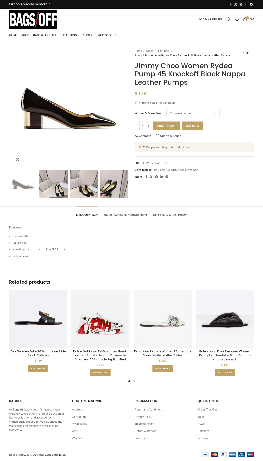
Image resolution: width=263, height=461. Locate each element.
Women (193, 169)
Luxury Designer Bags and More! (44, 454)
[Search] (229, 19)
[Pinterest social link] (241, 4)
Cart (75, 430)
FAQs (201, 423)
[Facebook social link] (231, 4)
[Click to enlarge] (17, 160)
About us (78, 409)
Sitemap (202, 438)
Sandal (171, 169)
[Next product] (252, 53)
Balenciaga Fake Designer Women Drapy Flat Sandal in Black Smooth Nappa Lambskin (225, 355)
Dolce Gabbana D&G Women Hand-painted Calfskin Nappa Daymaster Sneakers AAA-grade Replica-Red (100, 355)
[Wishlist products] (237, 19)
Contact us (79, 416)
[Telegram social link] (251, 4)
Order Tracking (207, 409)
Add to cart (166, 125)
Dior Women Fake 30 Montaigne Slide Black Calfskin (38, 353)
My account (79, 423)
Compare (203, 430)
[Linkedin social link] (246, 4)
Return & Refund (145, 430)
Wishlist (77, 438)
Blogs (201, 416)
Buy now (192, 125)
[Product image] (38, 319)
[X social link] (235, 4)
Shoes (150, 50)
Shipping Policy (144, 423)
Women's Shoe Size (148, 113)
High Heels (163, 50)
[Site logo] (33, 19)
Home (138, 50)
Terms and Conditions (149, 409)
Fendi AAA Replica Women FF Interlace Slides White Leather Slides (162, 353)
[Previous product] (244, 53)
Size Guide (141, 438)
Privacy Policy (143, 416)
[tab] (87, 212)
